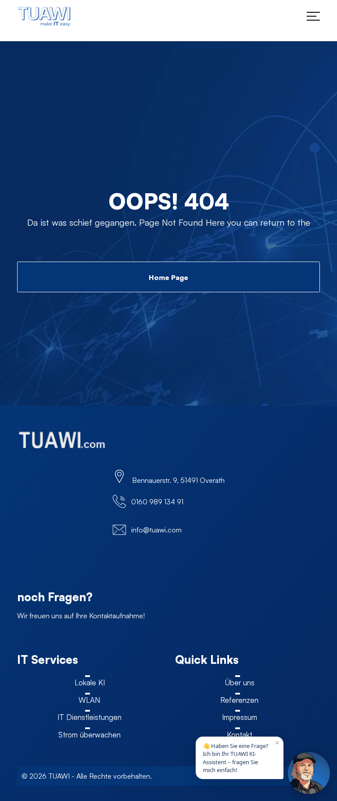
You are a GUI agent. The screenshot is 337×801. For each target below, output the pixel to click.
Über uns (240, 682)
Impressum (239, 717)
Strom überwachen (89, 734)
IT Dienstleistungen (89, 717)
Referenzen (239, 700)
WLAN (89, 700)
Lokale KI (90, 682)
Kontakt (239, 734)
